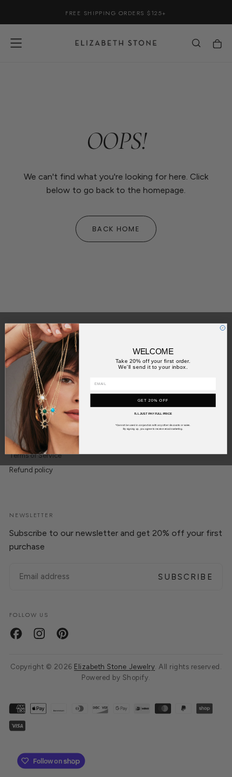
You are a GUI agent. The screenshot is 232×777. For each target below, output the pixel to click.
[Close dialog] (222, 327)
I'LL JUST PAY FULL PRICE (153, 413)
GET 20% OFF (153, 400)
